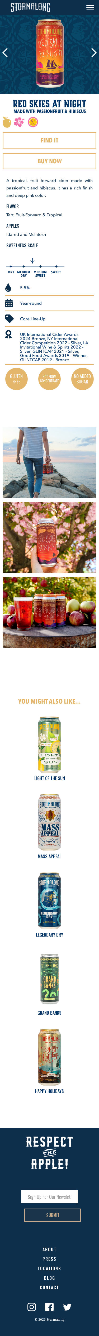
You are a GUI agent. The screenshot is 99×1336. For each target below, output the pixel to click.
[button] (90, 7)
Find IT (49, 140)
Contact (49, 1288)
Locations (49, 1269)
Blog (49, 1278)
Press (49, 1259)
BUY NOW (49, 161)
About (49, 1250)
